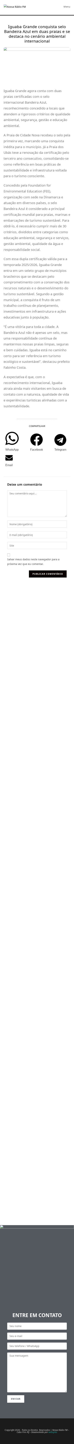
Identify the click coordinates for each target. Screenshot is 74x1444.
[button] (12, 441)
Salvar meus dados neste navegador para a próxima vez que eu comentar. (33, 561)
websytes (52, 1432)
